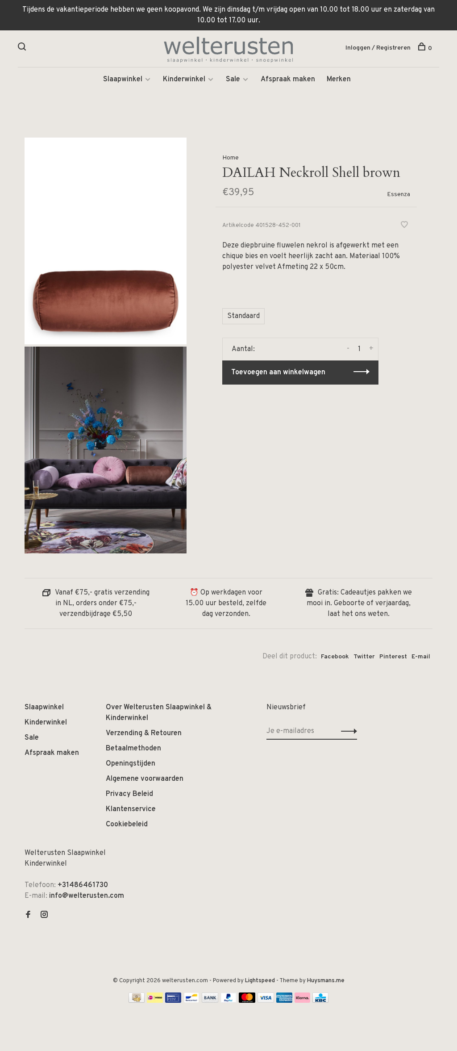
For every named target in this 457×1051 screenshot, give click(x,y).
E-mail (420, 657)
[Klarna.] (302, 1001)
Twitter (364, 657)
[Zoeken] (23, 48)
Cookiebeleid (127, 824)
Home (230, 158)
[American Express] (284, 1001)
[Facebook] (28, 915)
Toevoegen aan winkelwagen (278, 372)
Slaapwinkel (122, 79)
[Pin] (173, 1001)
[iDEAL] (155, 1001)
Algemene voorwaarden (144, 779)
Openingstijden (130, 763)
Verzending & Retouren (144, 733)
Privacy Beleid (129, 794)
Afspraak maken (288, 79)
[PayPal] (228, 1001)
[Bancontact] (191, 1001)
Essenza (398, 194)
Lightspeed (260, 980)
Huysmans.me (326, 980)
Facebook (335, 657)
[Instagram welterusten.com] (44, 915)
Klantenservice (131, 809)
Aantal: (243, 349)
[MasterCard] (247, 1001)
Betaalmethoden (133, 748)
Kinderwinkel (184, 79)
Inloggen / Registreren (378, 48)
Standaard (243, 316)
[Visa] (266, 1001)
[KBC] (320, 1001)
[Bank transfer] (210, 1001)
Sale (233, 79)
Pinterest (393, 657)
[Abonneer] (346, 731)
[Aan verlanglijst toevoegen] (404, 226)
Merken (339, 79)
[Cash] (137, 1001)
